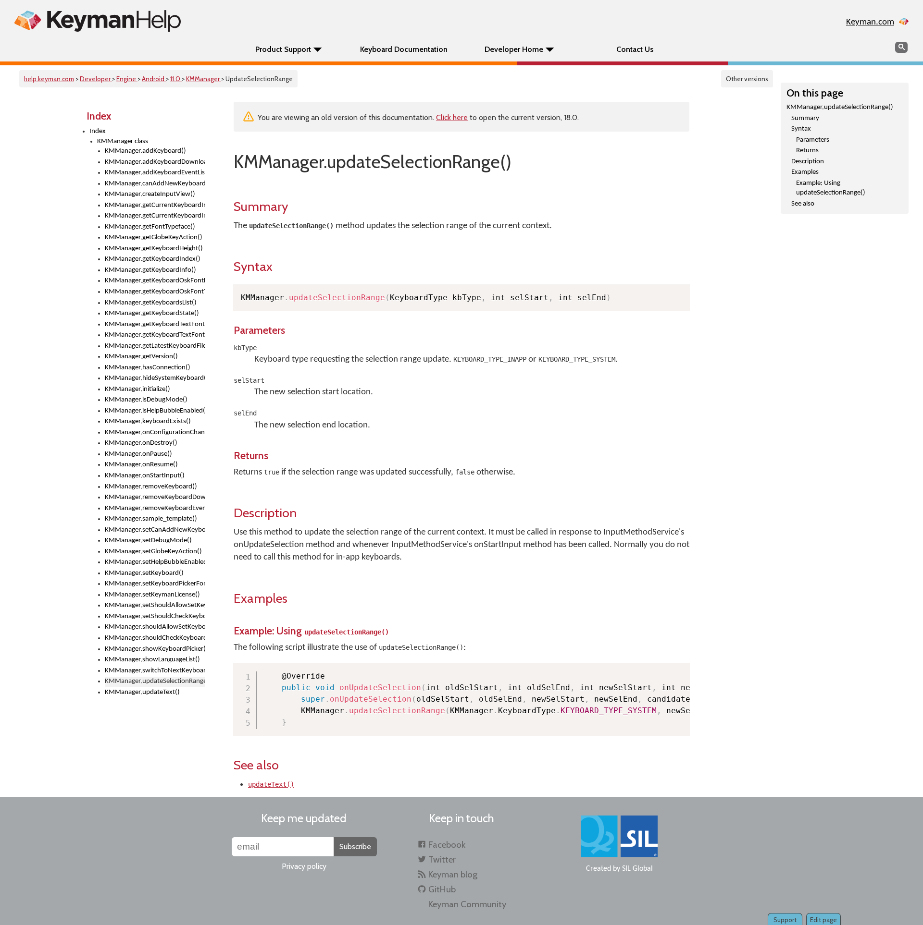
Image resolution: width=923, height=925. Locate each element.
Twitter (442, 859)
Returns (807, 150)
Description (807, 161)
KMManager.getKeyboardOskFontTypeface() (155, 291)
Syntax (801, 129)
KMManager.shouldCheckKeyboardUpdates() (155, 638)
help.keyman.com (49, 79)
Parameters (812, 140)
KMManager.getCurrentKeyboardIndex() (155, 205)
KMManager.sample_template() (151, 519)
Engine (126, 79)
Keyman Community (467, 904)
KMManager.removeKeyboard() (151, 486)
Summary (805, 118)
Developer (96, 79)
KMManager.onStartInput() (145, 475)
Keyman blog (452, 874)
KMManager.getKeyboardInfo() (150, 270)
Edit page (823, 920)
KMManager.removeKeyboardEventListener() (155, 508)
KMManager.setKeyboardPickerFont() (155, 583)
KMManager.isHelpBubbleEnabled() (155, 410)
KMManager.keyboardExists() (148, 421)
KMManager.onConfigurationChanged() (155, 432)
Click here (452, 117)
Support (785, 920)
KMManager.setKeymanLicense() (152, 594)
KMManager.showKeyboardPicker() (155, 649)
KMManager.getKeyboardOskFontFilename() (155, 280)
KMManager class (122, 141)
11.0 (176, 79)
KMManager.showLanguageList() (152, 659)
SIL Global (637, 869)
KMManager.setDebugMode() (148, 540)
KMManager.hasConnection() (147, 367)
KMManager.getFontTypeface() (150, 227)
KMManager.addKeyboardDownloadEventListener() (155, 162)
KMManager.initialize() (137, 389)
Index (97, 131)
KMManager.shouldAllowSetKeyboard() (155, 627)
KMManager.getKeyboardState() (152, 313)
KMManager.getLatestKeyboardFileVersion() (155, 346)
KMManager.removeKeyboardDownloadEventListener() (155, 497)
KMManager (203, 79)
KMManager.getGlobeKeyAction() (153, 237)
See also (802, 203)
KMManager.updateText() (142, 692)
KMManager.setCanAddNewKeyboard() (155, 530)
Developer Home (514, 49)
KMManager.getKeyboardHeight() (154, 248)
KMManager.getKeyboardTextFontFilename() (155, 324)
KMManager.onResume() (141, 464)
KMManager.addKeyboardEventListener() (155, 172)
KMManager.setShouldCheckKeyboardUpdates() (155, 616)
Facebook (446, 844)
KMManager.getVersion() (141, 356)
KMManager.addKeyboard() (145, 151)
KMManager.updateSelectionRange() (839, 107)
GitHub (442, 889)
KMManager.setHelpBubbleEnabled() (155, 562)
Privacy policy (304, 866)
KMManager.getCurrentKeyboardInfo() (155, 215)
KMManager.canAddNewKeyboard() (155, 183)
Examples (805, 172)
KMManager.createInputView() (150, 194)
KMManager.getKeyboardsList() (151, 302)
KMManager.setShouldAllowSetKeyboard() (155, 605)
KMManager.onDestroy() (141, 443)
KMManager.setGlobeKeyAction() (153, 551)
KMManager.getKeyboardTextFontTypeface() (155, 335)
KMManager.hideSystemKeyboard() (155, 378)
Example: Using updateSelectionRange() (830, 188)
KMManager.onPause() (138, 454)
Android (154, 79)
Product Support (283, 49)
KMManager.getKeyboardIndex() (152, 259)
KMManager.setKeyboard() (144, 573)
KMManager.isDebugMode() (146, 399)
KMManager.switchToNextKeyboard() (155, 670)
